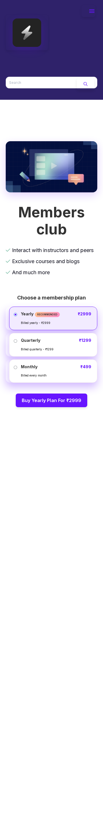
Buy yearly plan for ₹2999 (52, 400)
